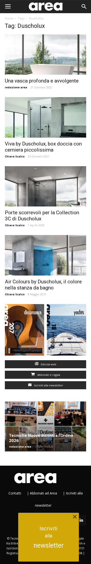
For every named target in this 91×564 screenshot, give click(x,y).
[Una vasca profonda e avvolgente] (45, 54)
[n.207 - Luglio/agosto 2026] (24, 331)
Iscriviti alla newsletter (48, 385)
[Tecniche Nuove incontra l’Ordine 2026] (45, 426)
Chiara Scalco (15, 156)
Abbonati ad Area (43, 493)
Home (9, 18)
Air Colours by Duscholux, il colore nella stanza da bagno (43, 285)
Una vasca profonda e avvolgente (42, 81)
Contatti (14, 493)
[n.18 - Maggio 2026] (66, 331)
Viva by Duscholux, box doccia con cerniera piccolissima (43, 147)
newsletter (48, 545)
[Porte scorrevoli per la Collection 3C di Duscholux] (45, 186)
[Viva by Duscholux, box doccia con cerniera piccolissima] (45, 117)
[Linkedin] (81, 520)
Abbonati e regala (48, 375)
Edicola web (48, 364)
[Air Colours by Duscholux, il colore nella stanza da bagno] (45, 255)
